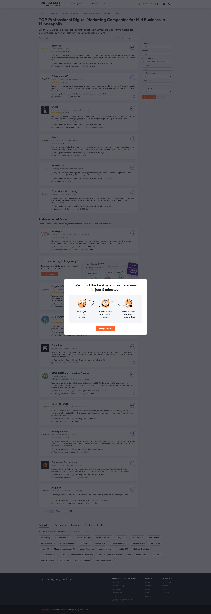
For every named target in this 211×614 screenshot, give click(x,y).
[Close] (144, 281)
